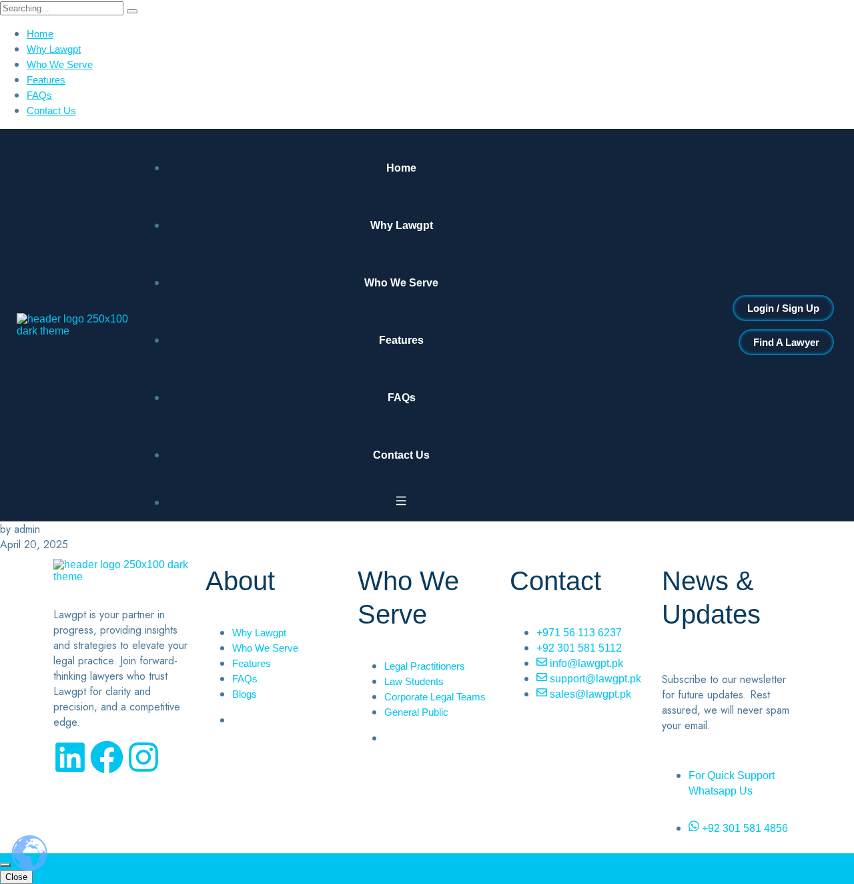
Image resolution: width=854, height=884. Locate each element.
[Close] (5, 865)
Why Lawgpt (54, 49)
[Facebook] (106, 757)
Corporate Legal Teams (435, 696)
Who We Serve (60, 64)
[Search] (132, 11)
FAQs (39, 95)
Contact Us (51, 110)
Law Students (414, 681)
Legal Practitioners (424, 666)
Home (40, 33)
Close (16, 877)
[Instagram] (143, 757)
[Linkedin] (70, 757)
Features (46, 79)
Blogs (244, 694)
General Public (416, 712)
